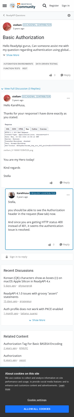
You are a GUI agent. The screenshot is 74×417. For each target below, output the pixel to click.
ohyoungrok (25, 285)
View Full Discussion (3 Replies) (22, 88)
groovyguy (25, 301)
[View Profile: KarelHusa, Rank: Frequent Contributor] (11, 194)
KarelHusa (23, 193)
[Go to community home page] (22, 6)
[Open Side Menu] (4, 5)
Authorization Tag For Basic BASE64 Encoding (33, 344)
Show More (12, 55)
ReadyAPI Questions (15, 15)
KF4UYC (23, 348)
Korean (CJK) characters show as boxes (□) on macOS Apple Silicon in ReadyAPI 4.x (33, 279)
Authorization (13, 356)
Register (54, 5)
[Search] (45, 6)
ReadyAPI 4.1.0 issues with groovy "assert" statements (31, 295)
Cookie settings (37, 400)
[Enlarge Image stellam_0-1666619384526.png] (37, 135)
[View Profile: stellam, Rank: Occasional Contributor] (7, 26)
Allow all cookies (37, 409)
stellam (17, 25)
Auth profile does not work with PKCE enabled (33, 309)
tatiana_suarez (29, 313)
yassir (22, 360)
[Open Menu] (69, 15)
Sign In (66, 5)
